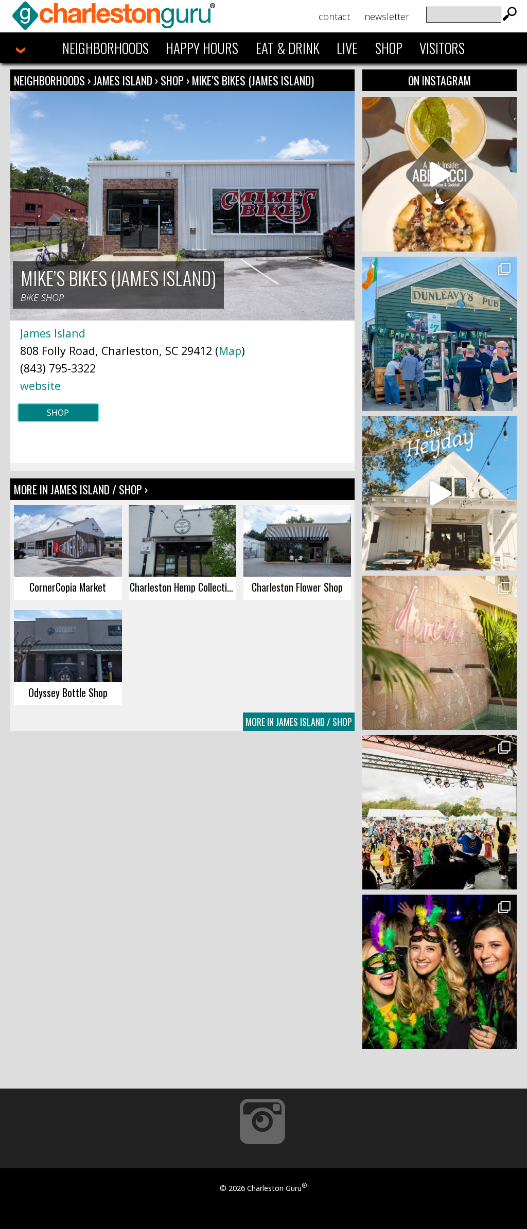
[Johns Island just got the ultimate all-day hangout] (439, 493)
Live (347, 48)
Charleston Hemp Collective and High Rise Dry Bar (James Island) (183, 587)
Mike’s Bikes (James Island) (253, 80)
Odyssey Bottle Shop (68, 692)
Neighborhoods (105, 48)
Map (230, 350)
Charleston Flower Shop (297, 587)
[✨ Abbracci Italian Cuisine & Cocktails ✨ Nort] (439, 174)
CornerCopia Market (67, 587)
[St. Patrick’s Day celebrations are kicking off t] (439, 334)
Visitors (442, 48)
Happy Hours (202, 48)
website (40, 385)
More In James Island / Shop (298, 721)
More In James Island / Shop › (81, 489)
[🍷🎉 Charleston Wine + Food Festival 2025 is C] (439, 812)
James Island (124, 80)
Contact (334, 16)
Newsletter (386, 16)
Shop (388, 48)
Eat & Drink (288, 48)
